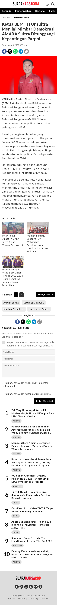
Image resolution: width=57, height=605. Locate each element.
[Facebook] (4, 51)
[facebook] (17, 587)
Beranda (6, 17)
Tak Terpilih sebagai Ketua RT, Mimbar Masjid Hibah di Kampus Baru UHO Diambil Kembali (32, 413)
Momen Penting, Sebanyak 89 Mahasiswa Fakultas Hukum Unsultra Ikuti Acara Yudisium (37, 243)
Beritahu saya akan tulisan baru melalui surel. (28, 393)
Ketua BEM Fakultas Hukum (34, 302)
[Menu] (4, 4)
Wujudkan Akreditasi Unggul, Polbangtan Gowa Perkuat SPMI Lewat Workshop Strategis (30, 478)
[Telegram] (21, 51)
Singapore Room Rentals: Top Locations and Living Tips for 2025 (31, 540)
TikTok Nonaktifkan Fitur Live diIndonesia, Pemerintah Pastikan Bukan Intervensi (31, 495)
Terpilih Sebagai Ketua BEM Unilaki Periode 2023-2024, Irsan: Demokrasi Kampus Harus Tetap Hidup (12, 277)
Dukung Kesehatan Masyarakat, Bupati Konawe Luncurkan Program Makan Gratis (32, 554)
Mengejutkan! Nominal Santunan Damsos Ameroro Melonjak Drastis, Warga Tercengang (31, 445)
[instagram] (31, 587)
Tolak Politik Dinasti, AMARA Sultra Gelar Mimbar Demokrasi (13, 240)
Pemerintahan (21, 17)
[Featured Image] (28, 93)
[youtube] (36, 587)
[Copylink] (26, 51)
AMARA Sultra (11, 302)
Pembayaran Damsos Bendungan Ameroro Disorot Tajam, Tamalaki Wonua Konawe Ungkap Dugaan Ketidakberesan (30, 431)
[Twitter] (9, 51)
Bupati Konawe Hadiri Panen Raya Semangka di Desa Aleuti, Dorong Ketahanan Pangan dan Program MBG (31, 464)
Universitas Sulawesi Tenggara (40, 309)
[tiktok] (40, 587)
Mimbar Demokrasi (14, 309)
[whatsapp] (26, 587)
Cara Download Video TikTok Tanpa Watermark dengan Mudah (32, 510)
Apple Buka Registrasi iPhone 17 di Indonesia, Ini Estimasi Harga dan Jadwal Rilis (31, 524)
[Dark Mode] (47, 4)
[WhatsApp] (15, 51)
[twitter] (21, 587)
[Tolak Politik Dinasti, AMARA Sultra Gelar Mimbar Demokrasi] (13, 228)
